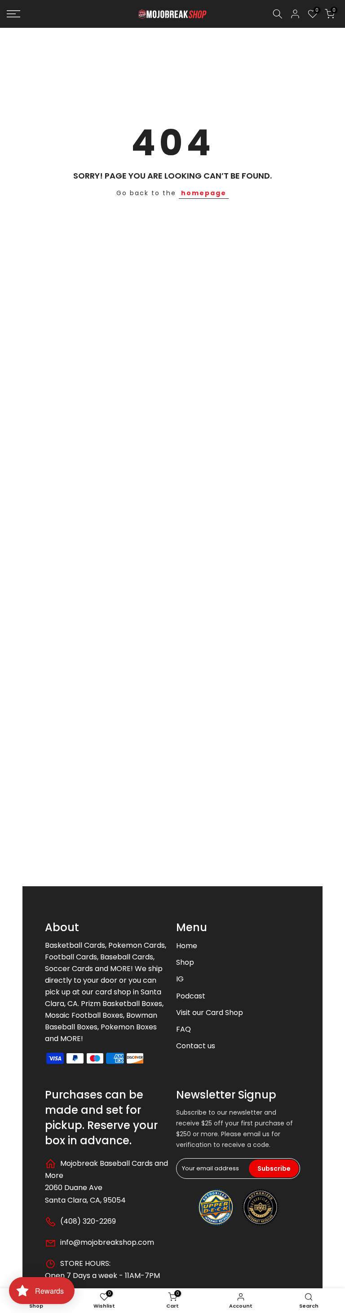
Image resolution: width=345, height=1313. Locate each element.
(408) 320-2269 (87, 1221)
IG (180, 979)
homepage (203, 192)
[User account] (295, 14)
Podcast (190, 996)
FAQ (183, 1029)
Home (186, 946)
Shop (185, 962)
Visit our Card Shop (209, 1012)
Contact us (195, 1046)
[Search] (278, 14)
